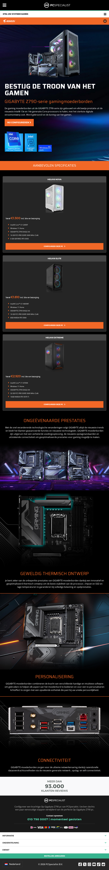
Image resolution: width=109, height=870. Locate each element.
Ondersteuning (10, 843)
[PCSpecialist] (57, 5)
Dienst (5, 850)
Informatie (8, 836)
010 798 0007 (37, 819)
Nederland (14, 864)
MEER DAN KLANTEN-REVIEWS (54, 786)
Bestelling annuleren (54, 856)
